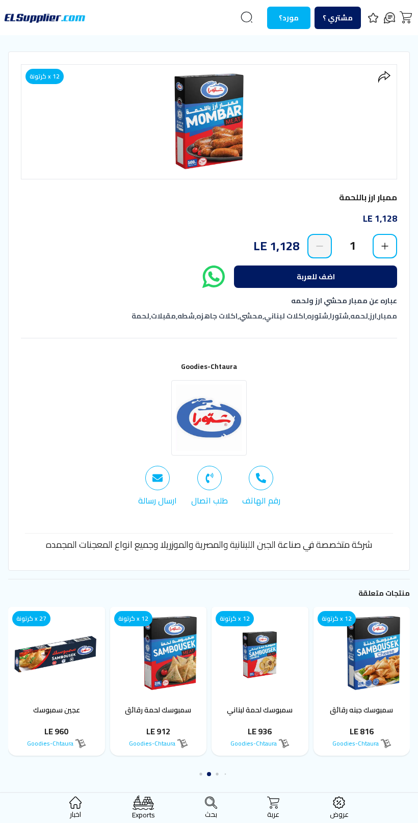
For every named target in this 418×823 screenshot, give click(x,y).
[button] (225, 774)
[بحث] (247, 17)
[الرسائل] (389, 18)
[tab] (261, 486)
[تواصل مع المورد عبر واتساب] (213, 276)
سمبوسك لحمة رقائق (180, 709)
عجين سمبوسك (79, 709)
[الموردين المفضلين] (373, 18)
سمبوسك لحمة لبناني (282, 709)
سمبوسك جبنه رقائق (383, 709)
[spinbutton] (352, 245)
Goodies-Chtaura (209, 366)
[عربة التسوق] (406, 17)
